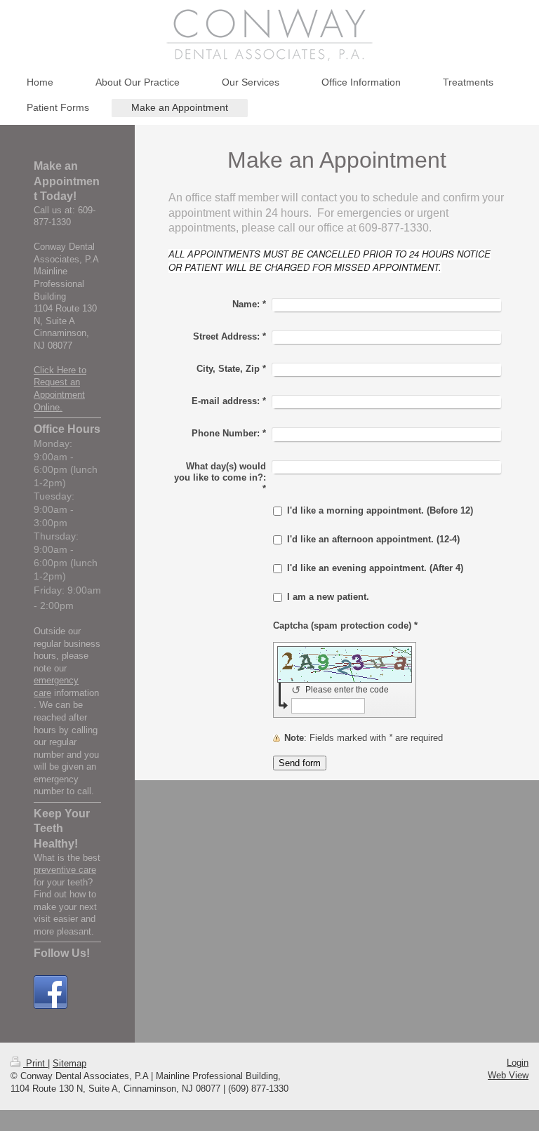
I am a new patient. (328, 596)
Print (35, 1063)
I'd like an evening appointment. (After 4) (375, 568)
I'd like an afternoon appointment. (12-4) (373, 539)
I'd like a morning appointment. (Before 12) (380, 510)
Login (517, 1062)
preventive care (65, 869)
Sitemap (69, 1063)
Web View (508, 1075)
